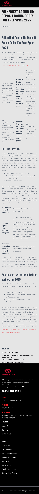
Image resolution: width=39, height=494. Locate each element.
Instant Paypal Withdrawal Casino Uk (15, 65)
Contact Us (6, 434)
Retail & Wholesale (9, 454)
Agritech (5, 461)
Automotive (6, 446)
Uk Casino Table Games (10, 353)
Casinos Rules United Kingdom (13, 360)
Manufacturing (8, 465)
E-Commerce (7, 450)
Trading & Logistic (9, 469)
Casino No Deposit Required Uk (13, 362)
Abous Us (5, 426)
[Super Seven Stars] (7, 3)
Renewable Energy (10, 473)
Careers (5, 430)
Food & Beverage (9, 458)
